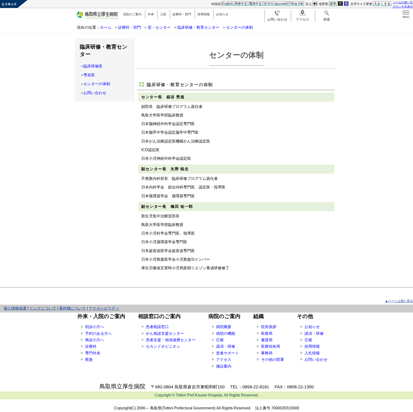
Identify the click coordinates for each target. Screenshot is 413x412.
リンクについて (42, 308)
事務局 (266, 353)
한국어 (268, 3)
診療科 (91, 346)
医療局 (266, 333)
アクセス (302, 19)
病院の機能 (225, 333)
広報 (220, 340)
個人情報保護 (15, 308)
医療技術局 (270, 346)
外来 (151, 14)
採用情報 (203, 14)
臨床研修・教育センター (198, 27)
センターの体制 (239, 27)
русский (281, 3)
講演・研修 (225, 346)
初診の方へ (94, 327)
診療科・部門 (182, 14)
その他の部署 (272, 359)
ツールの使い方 (403, 2)
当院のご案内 (132, 14)
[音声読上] (315, 3)
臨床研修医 (93, 66)
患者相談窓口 (157, 327)
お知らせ (222, 14)
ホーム (105, 27)
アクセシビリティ (104, 308)
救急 (89, 359)
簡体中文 (241, 3)
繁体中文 (255, 3)
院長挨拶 (268, 327)
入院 (163, 14)
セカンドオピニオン (163, 346)
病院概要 (223, 327)
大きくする (382, 3)
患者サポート (227, 353)
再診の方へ (94, 340)
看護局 (266, 340)
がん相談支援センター (165, 333)
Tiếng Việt (296, 3)
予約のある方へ (98, 333)
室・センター (159, 27)
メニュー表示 (406, 14)
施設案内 (223, 366)
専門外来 (92, 353)
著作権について (72, 308)
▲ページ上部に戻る (399, 301)
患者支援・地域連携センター (171, 340)
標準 (333, 3)
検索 (326, 19)
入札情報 (312, 353)
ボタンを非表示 (403, 6)
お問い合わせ (277, 19)
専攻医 (89, 75)
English (227, 3)
